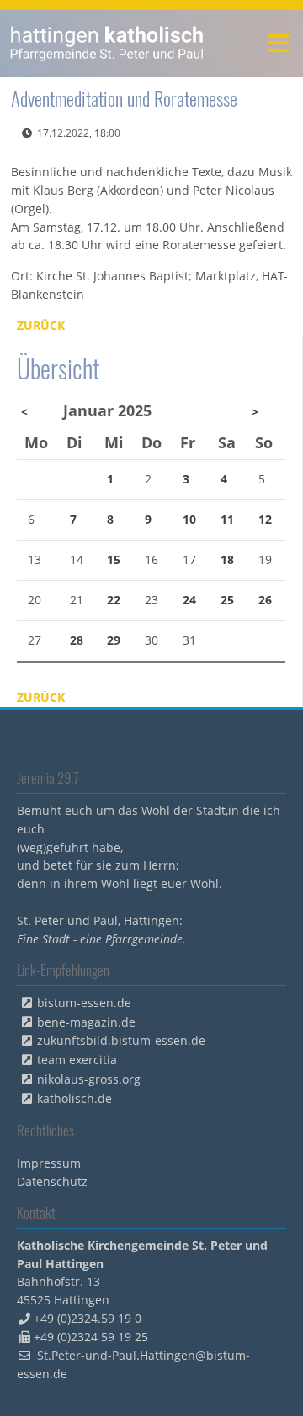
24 (189, 600)
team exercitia (77, 1060)
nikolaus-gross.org (89, 1079)
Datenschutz (52, 1181)
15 (113, 559)
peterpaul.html (107, 44)
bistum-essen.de (84, 1003)
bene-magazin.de (86, 1022)
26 (265, 600)
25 (227, 600)
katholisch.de (74, 1098)
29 (113, 640)
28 (76, 640)
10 (189, 519)
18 (227, 559)
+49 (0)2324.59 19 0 (87, 1318)
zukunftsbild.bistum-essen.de (121, 1040)
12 (265, 519)
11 (227, 519)
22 (113, 600)
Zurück (41, 325)
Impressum (49, 1163)
